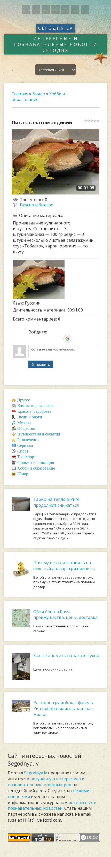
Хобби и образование (38, 96)
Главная (20, 94)
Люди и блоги (29, 417)
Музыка (24, 422)
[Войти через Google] (67, 338)
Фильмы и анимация (35, 462)
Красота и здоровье (34, 411)
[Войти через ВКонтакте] (41, 338)
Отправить (40, 364)
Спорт (22, 451)
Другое (23, 400)
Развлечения (28, 440)
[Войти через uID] (32, 338)
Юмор (22, 474)
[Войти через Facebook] (50, 338)
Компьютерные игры (35, 405)
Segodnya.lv (35, 773)
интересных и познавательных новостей (52, 805)
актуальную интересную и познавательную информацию (46, 782)
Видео (38, 94)
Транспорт (26, 457)
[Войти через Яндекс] (58, 338)
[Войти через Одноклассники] (76, 338)
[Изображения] (39, 279)
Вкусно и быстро (36, 205)
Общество (26, 428)
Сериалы (25, 445)
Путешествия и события (38, 434)
